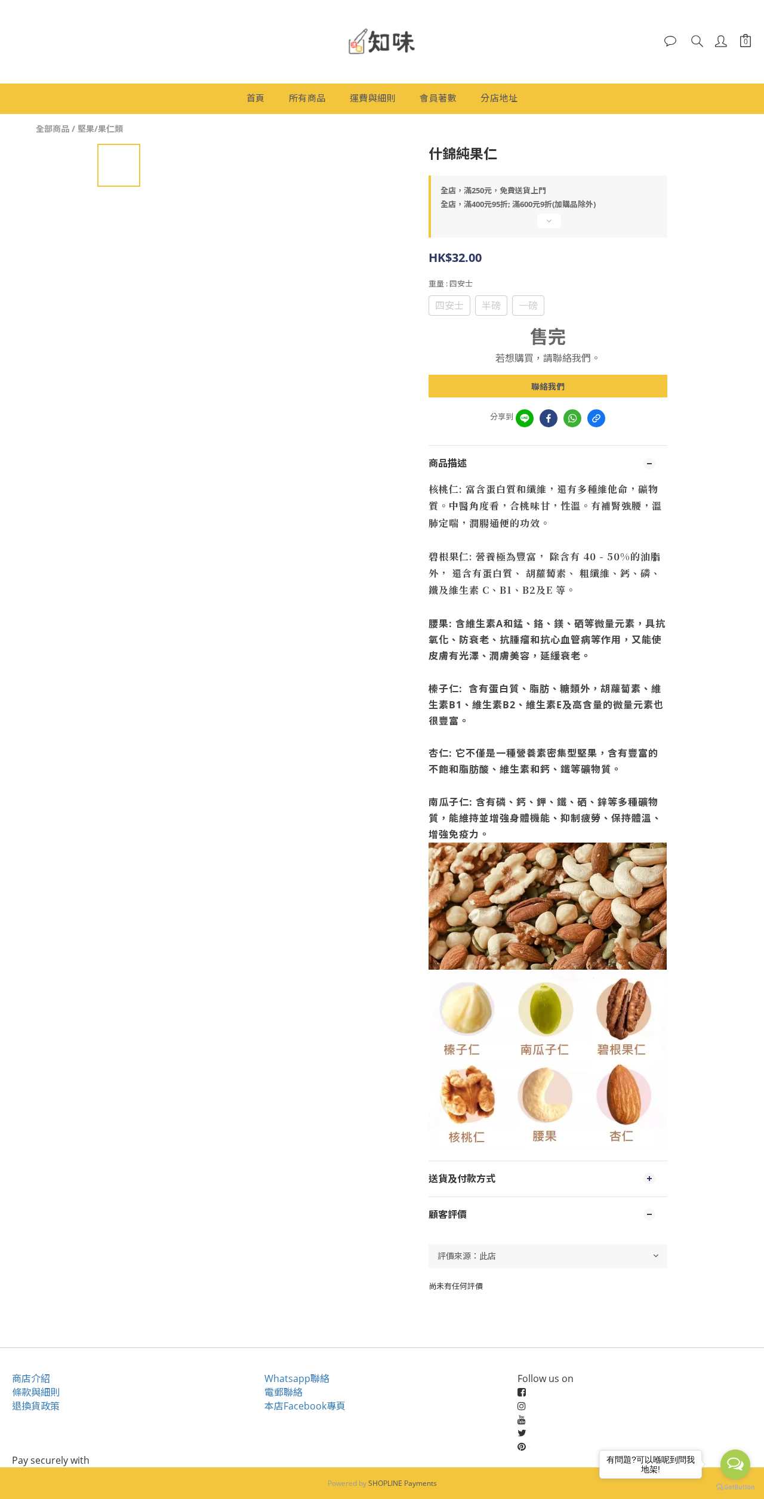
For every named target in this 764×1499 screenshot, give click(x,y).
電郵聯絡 (283, 1392)
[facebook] (548, 418)
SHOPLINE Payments (402, 1483)
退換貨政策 (36, 1405)
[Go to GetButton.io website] (735, 1487)
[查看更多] (548, 226)
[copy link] (596, 418)
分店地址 (498, 98)
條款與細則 (36, 1392)
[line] (525, 418)
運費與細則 (373, 98)
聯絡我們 (548, 386)
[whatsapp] (572, 418)
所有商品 (307, 98)
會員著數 (438, 98)
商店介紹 (31, 1378)
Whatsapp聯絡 (296, 1378)
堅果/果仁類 (100, 128)
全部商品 (52, 128)
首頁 (256, 98)
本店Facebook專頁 (305, 1405)
